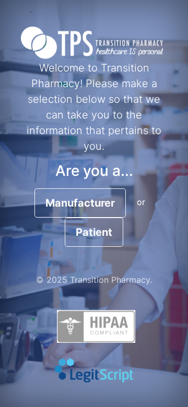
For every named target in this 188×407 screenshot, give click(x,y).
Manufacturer (80, 203)
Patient (94, 232)
